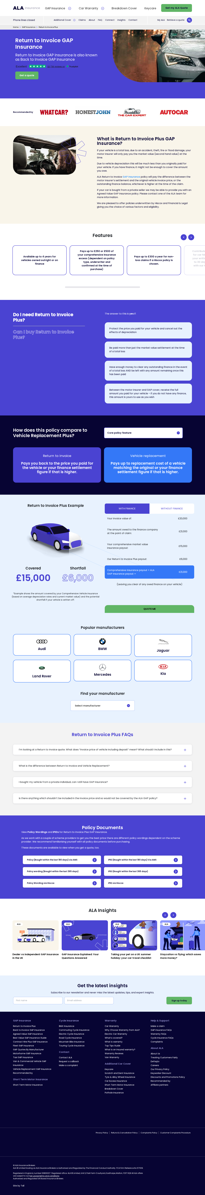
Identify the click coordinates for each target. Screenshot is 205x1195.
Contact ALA (65, 1057)
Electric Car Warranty (116, 1033)
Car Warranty (112, 1026)
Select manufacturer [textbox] (88, 705)
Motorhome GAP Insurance (27, 1053)
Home (15, 27)
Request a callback (69, 1061)
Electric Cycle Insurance (71, 1033)
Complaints (157, 1041)
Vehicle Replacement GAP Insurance (32, 1069)
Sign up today (179, 1000)
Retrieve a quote (175, 19)
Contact (132, 19)
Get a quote (27, 75)
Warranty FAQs (158, 1033)
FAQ (100, 19)
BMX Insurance (66, 1026)
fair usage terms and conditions (44, 1144)
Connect (110, 19)
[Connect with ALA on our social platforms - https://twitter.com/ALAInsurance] (19, 1120)
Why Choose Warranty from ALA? (122, 1030)
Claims (82, 19)
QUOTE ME (149, 609)
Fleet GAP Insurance (23, 1045)
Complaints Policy (149, 1120)
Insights (121, 19)
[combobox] (143, 432)
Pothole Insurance (114, 1092)
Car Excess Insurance (116, 1080)
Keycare (109, 1069)
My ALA (161, 19)
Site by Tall (18, 1154)
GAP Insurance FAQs (161, 1030)
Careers (155, 1065)
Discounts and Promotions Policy (168, 1077)
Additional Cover (62, 19)
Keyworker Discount (161, 1073)
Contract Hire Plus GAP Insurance (30, 1041)
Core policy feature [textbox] (119, 433)
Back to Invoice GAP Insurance (29, 1030)
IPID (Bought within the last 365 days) (128, 871)
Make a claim (158, 1026)
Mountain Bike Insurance (71, 1041)
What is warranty (113, 1041)
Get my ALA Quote (176, 8)
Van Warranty (112, 1057)
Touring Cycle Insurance (71, 1045)
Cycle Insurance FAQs (162, 1037)
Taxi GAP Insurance (23, 1057)
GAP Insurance (28, 27)
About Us (155, 1053)
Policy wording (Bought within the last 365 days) (52, 871)
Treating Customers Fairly (164, 1057)
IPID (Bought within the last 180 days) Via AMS (132, 859)
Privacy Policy (102, 1120)
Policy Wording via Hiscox (40, 883)
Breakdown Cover (114, 1088)
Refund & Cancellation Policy (124, 1120)
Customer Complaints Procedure (175, 1120)
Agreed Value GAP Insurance (28, 1033)
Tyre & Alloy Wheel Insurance (120, 1077)
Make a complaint (68, 1065)
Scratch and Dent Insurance (119, 1073)
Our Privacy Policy (160, 1069)
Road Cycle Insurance (70, 1037)
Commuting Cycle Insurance (74, 1030)
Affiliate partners (159, 1084)
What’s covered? (113, 1037)
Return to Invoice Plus (24, 1026)
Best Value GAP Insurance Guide (30, 1037)
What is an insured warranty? (120, 1049)
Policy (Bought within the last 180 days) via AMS (52, 859)
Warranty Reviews (114, 1053)
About (92, 19)
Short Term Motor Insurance (28, 1084)
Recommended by (23, 1072)
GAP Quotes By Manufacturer (28, 1049)
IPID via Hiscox (115, 883)
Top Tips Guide (112, 1045)
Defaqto (155, 1061)
